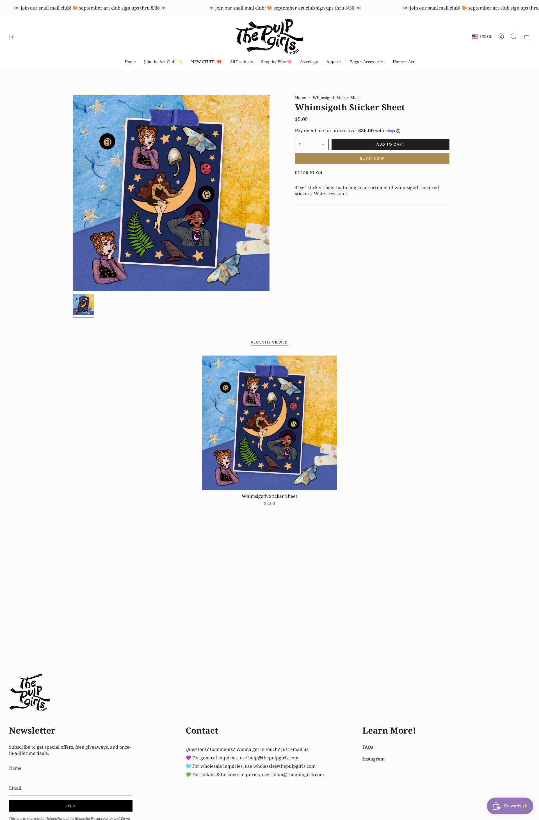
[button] (276, 61)
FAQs (367, 747)
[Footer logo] (30, 693)
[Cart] (526, 36)
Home (300, 97)
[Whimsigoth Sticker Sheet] (269, 423)
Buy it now (372, 158)
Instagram (373, 759)
